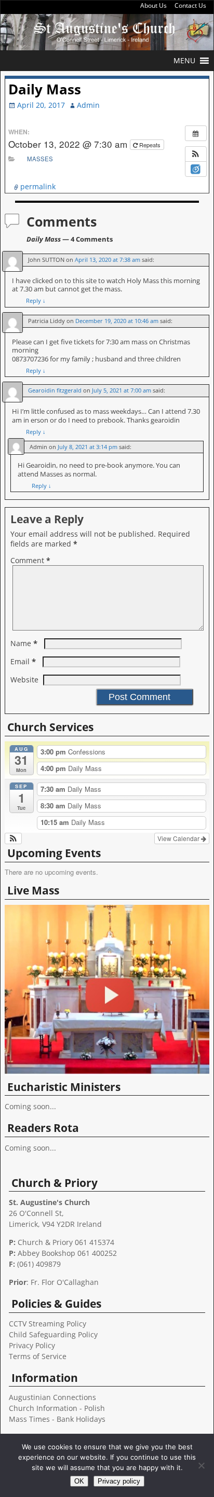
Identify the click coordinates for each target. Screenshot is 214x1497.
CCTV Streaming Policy (47, 1323)
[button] (184, 60)
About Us (153, 5)
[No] (201, 1465)
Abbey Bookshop (46, 1253)
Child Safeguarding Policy (53, 1334)
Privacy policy (119, 1481)
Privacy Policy (32, 1345)
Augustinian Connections (52, 1397)
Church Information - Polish (57, 1408)
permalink (38, 186)
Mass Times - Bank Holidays (57, 1419)
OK (79, 1481)
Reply (36, 300)
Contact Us (190, 5)
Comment (30, 560)
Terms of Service (37, 1356)
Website (24, 679)
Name (23, 643)
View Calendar (179, 838)
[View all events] (196, 133)
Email (23, 661)
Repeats (150, 145)
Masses (40, 159)
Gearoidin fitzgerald (55, 390)
